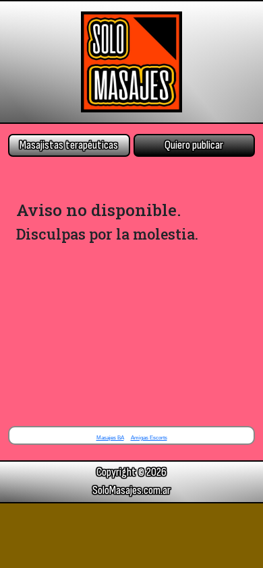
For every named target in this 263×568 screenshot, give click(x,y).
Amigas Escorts (149, 438)
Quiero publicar (194, 145)
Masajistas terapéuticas (69, 145)
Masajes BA (110, 438)
